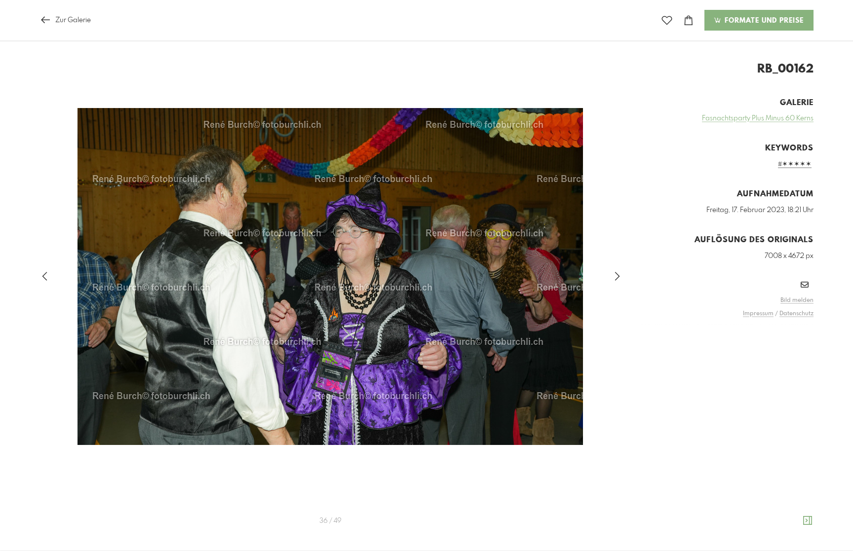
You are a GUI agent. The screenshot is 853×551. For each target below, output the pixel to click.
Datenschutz (796, 314)
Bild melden (797, 300)
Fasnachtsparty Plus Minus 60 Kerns (758, 118)
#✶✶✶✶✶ (795, 164)
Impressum (758, 314)
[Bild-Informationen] (808, 521)
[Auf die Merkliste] (667, 20)
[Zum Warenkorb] (689, 20)
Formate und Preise (763, 20)
